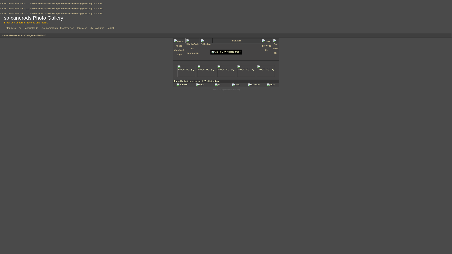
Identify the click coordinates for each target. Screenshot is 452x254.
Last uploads (31, 27)
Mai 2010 (41, 35)
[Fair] (218, 84)
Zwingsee (30, 35)
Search (111, 27)
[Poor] (200, 84)
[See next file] (275, 40)
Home (5, 35)
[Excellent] (254, 84)
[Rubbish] (182, 84)
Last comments (49, 27)
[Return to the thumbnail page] (179, 40)
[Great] (271, 84)
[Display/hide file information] (192, 40)
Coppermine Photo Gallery (230, 90)
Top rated (82, 27)
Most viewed (67, 27)
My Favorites (97, 27)
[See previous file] (266, 40)
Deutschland (16, 35)
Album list (11, 27)
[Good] (236, 84)
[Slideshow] (206, 40)
